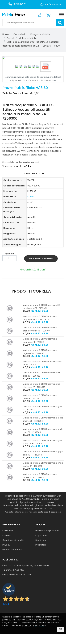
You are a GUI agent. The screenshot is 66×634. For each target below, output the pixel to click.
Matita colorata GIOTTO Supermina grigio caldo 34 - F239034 (43, 453)
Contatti (6, 535)
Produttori (40, 544)
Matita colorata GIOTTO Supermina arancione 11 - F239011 (40, 340)
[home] (13, 14)
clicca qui (42, 625)
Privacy (6, 544)
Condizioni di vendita (13, 540)
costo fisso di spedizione (49, 512)
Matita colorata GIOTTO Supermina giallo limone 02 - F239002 (43, 419)
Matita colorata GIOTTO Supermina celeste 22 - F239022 (40, 397)
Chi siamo (7, 530)
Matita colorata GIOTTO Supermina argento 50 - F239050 (40, 352)
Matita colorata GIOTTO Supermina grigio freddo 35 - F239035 (43, 464)
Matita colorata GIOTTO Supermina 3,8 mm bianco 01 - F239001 (41, 307)
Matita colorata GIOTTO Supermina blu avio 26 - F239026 (42, 374)
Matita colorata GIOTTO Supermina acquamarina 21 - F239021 (40, 318)
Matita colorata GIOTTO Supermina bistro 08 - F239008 (43, 363)
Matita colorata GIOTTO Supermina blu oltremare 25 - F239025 (42, 385)
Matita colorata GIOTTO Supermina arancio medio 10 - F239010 (40, 329)
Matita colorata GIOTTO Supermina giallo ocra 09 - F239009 (43, 431)
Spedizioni (40, 540)
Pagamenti (41, 535)
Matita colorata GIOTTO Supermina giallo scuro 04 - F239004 (43, 442)
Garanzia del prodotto (47, 530)
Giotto (30, 196)
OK (60, 629)
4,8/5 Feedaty (53, 4)
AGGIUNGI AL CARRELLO (41, 258)
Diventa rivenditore (12, 549)
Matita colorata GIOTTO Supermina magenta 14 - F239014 (40, 476)
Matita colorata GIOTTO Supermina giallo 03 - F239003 (43, 408)
